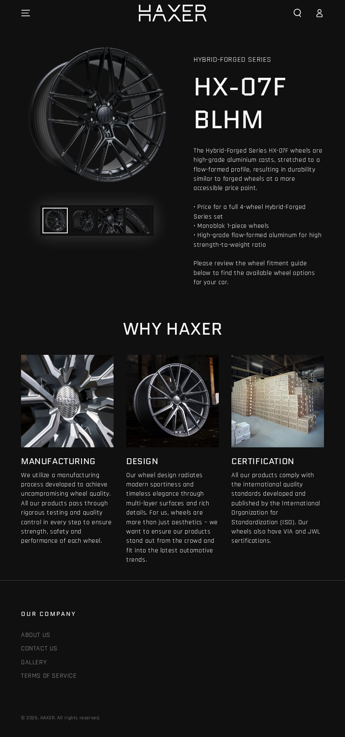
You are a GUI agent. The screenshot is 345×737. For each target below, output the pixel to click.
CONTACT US (39, 648)
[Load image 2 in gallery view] (83, 220)
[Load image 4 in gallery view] (138, 220)
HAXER (47, 718)
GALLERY (34, 662)
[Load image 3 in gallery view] (110, 220)
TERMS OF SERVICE (49, 675)
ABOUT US (35, 635)
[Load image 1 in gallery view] (55, 220)
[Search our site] (297, 13)
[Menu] (26, 13)
